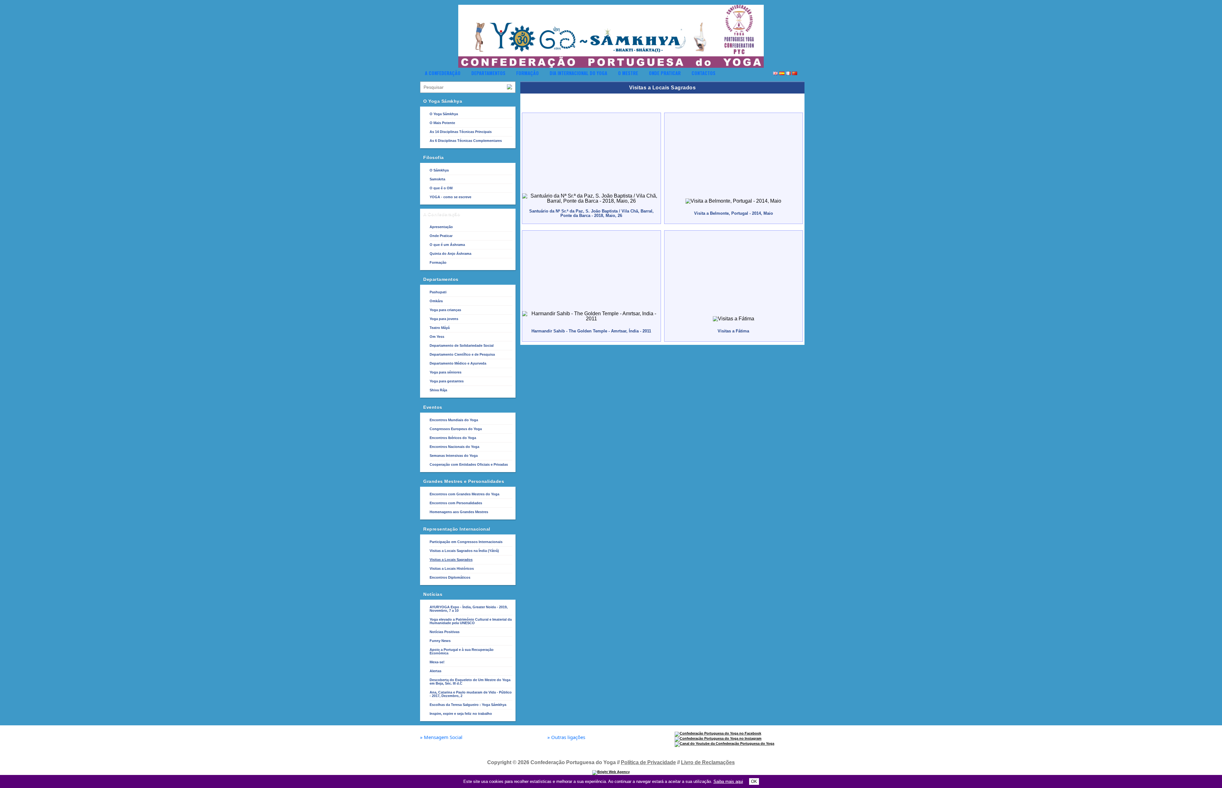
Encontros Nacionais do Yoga (454, 447)
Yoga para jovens (444, 319)
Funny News (440, 641)
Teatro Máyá (440, 328)
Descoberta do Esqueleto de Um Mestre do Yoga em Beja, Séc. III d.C (470, 681)
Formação (527, 72)
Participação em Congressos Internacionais (466, 542)
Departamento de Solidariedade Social (462, 345)
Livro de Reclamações (708, 762)
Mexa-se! (437, 662)
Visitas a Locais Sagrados (451, 559)
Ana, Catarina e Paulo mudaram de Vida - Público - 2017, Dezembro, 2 (471, 694)
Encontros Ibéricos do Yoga (453, 438)
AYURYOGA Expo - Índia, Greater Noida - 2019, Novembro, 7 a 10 (469, 608)
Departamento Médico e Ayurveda (458, 363)
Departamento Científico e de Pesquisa (462, 354)
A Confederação (442, 72)
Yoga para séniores (445, 372)
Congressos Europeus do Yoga (456, 429)
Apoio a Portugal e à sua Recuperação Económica (462, 651)
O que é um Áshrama (447, 245)
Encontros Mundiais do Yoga (454, 420)
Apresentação (441, 227)
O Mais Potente (442, 123)
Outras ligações (566, 737)
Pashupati (438, 292)
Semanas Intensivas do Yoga (454, 455)
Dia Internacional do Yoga (578, 72)
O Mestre (628, 72)
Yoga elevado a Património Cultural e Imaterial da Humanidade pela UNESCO (471, 621)
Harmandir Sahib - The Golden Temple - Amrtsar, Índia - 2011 (591, 331)
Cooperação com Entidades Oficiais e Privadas (469, 464)
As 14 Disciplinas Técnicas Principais (461, 132)
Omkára (436, 301)
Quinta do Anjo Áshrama (450, 253)
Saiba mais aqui (728, 781)
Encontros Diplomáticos (450, 577)
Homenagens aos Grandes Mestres (459, 512)
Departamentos (488, 72)
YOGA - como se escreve (450, 197)
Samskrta (437, 179)
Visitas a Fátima (733, 331)
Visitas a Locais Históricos (452, 568)
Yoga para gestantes (447, 381)
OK (754, 781)
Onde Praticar (665, 72)
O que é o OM (441, 188)
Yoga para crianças (445, 310)
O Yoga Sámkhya (444, 114)
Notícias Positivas (445, 632)
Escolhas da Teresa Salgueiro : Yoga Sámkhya (468, 705)
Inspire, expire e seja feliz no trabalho (461, 713)
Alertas (435, 671)
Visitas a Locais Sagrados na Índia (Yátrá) (464, 551)
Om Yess (437, 336)
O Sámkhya (439, 170)
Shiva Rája (438, 390)
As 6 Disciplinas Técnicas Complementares (466, 141)
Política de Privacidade (648, 762)
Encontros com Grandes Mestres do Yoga (464, 494)
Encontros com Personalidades (456, 503)
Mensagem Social (441, 737)
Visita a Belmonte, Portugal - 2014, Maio (733, 213)
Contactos (703, 72)
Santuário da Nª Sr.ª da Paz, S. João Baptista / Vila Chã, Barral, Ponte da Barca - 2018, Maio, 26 (591, 213)
